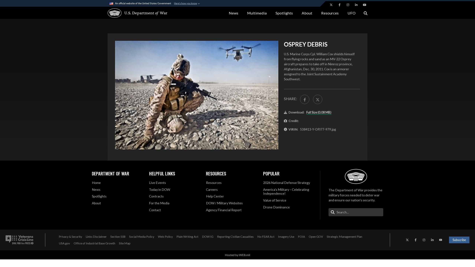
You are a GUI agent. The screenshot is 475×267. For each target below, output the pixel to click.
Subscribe (459, 240)
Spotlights (284, 13)
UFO (352, 13)
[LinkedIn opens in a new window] (356, 5)
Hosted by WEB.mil (237, 255)
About (307, 13)
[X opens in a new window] (331, 5)
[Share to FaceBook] (304, 99)
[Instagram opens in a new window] (348, 5)
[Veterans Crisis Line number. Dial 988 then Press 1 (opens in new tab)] (19, 240)
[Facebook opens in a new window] (339, 5)
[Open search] (365, 13)
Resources (330, 13)
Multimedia (257, 13)
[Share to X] (317, 99)
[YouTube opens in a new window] (364, 5)
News (233, 13)
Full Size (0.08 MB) (318, 112)
